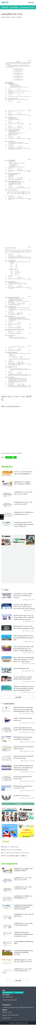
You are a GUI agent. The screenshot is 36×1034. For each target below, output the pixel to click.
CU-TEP (19, 856)
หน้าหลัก (5, 7)
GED (14, 856)
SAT (25, 856)
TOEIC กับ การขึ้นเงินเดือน (10, 847)
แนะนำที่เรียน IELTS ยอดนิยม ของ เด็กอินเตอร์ (16, 853)
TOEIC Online (7, 856)
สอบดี (4, 2)
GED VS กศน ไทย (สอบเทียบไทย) (12, 850)
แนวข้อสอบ (14, 7)
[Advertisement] (18, 37)
